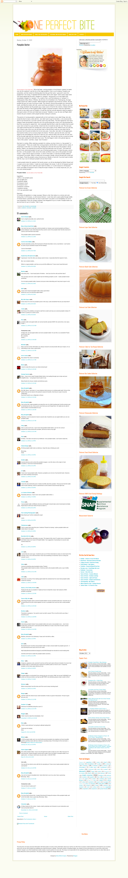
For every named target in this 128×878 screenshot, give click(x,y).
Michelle (23, 344)
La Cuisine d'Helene (26, 492)
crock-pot (91, 769)
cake (99, 764)
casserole (108, 764)
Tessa (23, 502)
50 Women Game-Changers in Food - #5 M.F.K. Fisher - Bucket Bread (98, 736)
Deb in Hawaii (25, 216)
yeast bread (104, 788)
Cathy (23, 309)
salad (101, 780)
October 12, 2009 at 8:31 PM (28, 507)
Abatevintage (25, 446)
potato (94, 778)
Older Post (70, 816)
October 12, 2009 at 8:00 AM (28, 266)
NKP (22, 288)
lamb (96, 773)
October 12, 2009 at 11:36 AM (28, 409)
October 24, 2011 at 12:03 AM (28, 779)
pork (86, 778)
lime (110, 773)
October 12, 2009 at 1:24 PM (28, 440)
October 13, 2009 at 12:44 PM (28, 629)
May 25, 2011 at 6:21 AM (27, 757)
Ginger (23, 673)
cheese (85, 765)
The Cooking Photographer (28, 513)
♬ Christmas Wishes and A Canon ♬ (97, 708)
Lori (22, 552)
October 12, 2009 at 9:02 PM (28, 520)
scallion (81, 783)
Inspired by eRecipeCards (28, 255)
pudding (102, 778)
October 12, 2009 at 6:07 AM (28, 250)
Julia (22, 576)
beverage (82, 764)
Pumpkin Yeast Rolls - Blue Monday (97, 662)
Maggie (23, 713)
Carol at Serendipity (26, 241)
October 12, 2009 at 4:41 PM (28, 476)
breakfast (91, 764)
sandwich (91, 782)
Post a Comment (23, 813)
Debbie (23, 460)
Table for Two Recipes (41, 34)
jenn (22, 643)
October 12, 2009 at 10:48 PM (28, 582)
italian (89, 773)
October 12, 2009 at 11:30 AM (28, 369)
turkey (95, 787)
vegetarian (94, 788)
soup (97, 785)
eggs (93, 771)
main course (87, 775)
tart (88, 787)
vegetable (108, 787)
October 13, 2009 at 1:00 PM (28, 638)
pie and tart (106, 777)
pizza (80, 778)
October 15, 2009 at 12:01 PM (28, 708)
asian (98, 762)
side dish (101, 783)
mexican (109, 775)
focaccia (107, 771)
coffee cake (93, 767)
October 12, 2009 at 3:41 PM (28, 465)
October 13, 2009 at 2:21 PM (28, 656)
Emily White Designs (61, 856)
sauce (98, 782)
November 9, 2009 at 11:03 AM (29, 718)
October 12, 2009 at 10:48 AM (28, 339)
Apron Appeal (25, 749)
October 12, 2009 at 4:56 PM (28, 487)
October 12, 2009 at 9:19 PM (28, 531)
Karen (23, 622)
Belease (23, 684)
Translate (91, 172)
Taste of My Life (25, 598)
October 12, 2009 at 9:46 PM (28, 559)
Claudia (23, 481)
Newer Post (20, 816)
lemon (103, 773)
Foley (22, 425)
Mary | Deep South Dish (27, 226)
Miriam (23, 737)
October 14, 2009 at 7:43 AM (28, 679)
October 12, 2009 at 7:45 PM (28, 497)
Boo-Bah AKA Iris (26, 536)
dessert (82, 771)
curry (98, 769)
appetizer (89, 762)
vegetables (86, 788)
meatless (101, 775)
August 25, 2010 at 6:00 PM (28, 732)
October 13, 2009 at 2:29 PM (28, 668)
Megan (23, 693)
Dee (22, 319)
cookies (81, 769)
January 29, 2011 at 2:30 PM (28, 744)
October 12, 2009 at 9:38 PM (28, 546)
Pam (22, 436)
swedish (81, 787)
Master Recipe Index (26, 34)
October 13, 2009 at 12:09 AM (28, 606)
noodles (84, 777)
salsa (83, 782)
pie (99, 777)
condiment (23, 207)
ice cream (82, 773)
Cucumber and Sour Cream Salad (97, 689)
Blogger (75, 856)
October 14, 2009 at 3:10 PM (28, 688)
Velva (22, 564)
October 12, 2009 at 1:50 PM (28, 455)
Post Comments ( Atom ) (30, 819)
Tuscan (81, 762)
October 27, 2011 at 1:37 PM (28, 799)
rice (95, 780)
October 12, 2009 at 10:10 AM (28, 325)
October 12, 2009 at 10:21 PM (28, 571)
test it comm (24, 355)
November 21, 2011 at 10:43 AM (29, 810)
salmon (109, 780)
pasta (92, 777)
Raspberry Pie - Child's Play (95, 680)
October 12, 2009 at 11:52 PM (28, 593)
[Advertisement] (64, 9)
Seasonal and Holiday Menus (58, 34)
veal (101, 787)
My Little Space (25, 299)
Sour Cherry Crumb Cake (94, 671)
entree (99, 771)
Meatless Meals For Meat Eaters (34, 742)
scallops (87, 783)
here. (98, 63)
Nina (22, 723)
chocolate (82, 767)
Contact (81, 34)
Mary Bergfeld (25, 388)
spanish (106, 785)
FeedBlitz (93, 45)
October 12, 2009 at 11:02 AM (28, 350)
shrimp (93, 783)
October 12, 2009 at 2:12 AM (28, 221)
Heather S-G (24, 704)
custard (106, 769)
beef (105, 762)
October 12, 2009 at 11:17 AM (28, 359)
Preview (81, 45)
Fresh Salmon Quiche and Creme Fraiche (98, 717)
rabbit (89, 780)
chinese (105, 765)
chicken (95, 765)
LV (22, 470)
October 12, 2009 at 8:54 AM (28, 303)
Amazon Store (73, 34)
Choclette (24, 804)
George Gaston (25, 374)
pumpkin (34, 207)
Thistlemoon (24, 525)
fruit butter (29, 207)
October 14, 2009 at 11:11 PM (28, 699)
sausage (106, 782)
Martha (23, 271)
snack (88, 785)
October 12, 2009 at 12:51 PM (28, 431)
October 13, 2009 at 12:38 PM (28, 616)
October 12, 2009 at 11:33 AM (28, 383)
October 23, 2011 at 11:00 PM (28, 768)
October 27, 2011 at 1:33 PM (28, 788)
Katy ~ (23, 661)
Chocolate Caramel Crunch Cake (96, 726)
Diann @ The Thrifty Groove (28, 587)
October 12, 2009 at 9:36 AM (28, 314)
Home (16, 34)
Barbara (23, 611)
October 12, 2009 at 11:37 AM (28, 420)
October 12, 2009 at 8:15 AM (28, 283)
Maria (22, 365)
